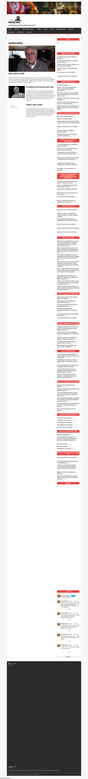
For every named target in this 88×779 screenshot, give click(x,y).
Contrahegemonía (75, 381)
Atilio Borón (74, 431)
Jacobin (73, 53)
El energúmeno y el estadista (64, 448)
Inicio (10, 29)
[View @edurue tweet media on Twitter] (69, 648)
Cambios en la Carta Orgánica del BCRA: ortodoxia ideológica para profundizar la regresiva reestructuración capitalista (66, 467)
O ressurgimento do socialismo (64, 422)
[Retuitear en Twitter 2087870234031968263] (64, 641)
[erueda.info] (44, 13)
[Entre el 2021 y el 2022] (32, 59)
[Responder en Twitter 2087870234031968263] (61, 641)
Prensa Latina (74, 293)
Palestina (70, 29)
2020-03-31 (29, 106)
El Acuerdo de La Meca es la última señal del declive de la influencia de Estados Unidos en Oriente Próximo (68, 94)
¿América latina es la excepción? (65, 427)
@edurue (70, 601)
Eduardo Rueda (64, 601)
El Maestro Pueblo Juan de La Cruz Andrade (67, 126)
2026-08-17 (76, 613)
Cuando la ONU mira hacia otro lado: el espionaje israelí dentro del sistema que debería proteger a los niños (67, 371)
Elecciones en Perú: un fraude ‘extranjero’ (67, 232)
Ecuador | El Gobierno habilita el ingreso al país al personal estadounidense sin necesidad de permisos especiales (68, 288)
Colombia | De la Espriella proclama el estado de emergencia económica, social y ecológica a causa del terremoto (68, 282)
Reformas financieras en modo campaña (67, 457)
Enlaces (46, 29)
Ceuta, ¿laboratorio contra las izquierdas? (67, 317)
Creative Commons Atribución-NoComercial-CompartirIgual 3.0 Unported (44, 770)
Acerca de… (29, 32)
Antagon (73, 81)
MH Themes (36, 774)
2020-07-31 (29, 88)
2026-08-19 (76, 601)
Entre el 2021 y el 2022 (16, 73)
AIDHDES (73, 351)
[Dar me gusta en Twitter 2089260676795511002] (66, 630)
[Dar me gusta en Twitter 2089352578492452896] (66, 620)
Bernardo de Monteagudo (63, 434)
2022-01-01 (12, 75)
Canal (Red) (11, 32)
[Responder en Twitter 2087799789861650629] (61, 652)
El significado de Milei (62, 85)
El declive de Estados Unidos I (64, 420)
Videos (39, 29)
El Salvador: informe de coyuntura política (67, 209)
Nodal (72, 237)
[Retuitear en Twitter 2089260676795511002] (64, 630)
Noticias (17, 29)
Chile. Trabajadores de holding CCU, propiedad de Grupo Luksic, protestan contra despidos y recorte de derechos (68, 400)
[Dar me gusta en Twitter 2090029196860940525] (66, 609)
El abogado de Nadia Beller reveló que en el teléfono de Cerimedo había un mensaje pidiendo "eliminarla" (67, 328)
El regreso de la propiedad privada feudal (67, 189)
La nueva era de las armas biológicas (66, 196)
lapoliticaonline (75, 323)
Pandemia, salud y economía (34, 105)
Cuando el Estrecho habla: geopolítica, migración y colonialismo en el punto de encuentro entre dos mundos (66, 376)
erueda (17, 75)
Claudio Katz (74, 414)
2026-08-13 (76, 634)
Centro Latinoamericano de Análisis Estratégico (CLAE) (68, 177)
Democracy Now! (61, 29)
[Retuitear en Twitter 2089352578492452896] (64, 620)
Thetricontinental (68, 141)
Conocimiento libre (27, 29)
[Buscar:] (72, 35)
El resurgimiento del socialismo (64, 424)
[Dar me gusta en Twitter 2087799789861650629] (66, 652)
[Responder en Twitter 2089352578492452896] (61, 620)
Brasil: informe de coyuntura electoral (66, 224)
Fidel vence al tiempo (62, 444)
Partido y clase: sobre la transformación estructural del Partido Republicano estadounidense (66, 89)
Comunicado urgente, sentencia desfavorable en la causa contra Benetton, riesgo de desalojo (68, 405)
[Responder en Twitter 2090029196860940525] (61, 609)
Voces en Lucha (74, 113)
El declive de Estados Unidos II (64, 418)
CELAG (72, 206)
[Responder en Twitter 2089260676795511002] (61, 630)
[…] (33, 82)
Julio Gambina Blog (73, 453)
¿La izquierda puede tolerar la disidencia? (67, 76)
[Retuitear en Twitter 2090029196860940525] (64, 609)
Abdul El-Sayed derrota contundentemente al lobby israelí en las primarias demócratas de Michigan (68, 107)
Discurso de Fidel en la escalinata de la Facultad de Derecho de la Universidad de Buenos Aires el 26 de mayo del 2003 (67, 438)
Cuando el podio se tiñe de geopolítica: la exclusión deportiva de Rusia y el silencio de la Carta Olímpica (68, 356)
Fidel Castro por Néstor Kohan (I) (65, 116)
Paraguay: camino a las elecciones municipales (68, 228)
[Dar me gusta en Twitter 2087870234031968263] (66, 641)
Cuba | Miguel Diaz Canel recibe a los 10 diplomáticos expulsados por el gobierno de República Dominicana (67, 277)
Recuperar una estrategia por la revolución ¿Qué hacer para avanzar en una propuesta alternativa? (67, 477)
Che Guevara (20, 32)
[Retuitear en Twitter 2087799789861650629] (64, 652)
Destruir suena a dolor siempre (64, 118)
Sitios (52, 29)
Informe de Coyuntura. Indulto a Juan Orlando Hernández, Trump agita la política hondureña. (67, 215)
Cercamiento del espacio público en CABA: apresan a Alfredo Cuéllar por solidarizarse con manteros (67, 394)
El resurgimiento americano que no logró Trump (39, 87)
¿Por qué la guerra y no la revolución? (66, 72)
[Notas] (17, 92)
